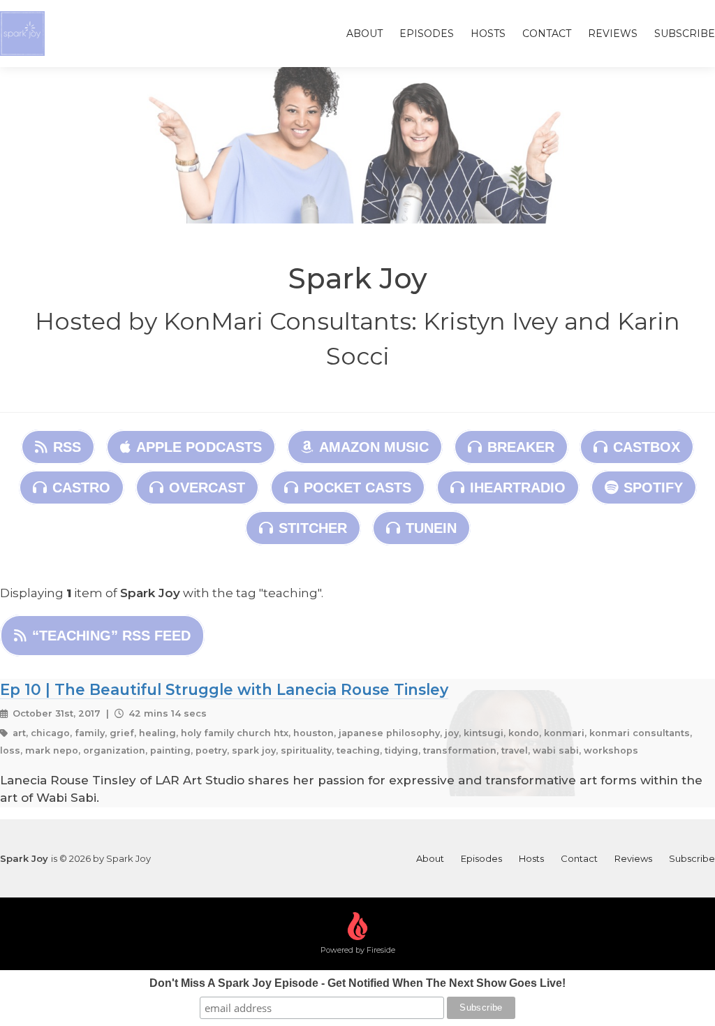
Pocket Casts (357, 487)
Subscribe (684, 33)
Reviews (612, 33)
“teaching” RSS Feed (111, 635)
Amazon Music (374, 447)
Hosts (488, 33)
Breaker (520, 447)
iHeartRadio (518, 487)
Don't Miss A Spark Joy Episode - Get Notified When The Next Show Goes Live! (357, 983)
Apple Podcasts (199, 447)
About (364, 33)
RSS (67, 447)
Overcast (207, 487)
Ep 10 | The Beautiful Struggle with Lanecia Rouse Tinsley (224, 689)
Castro (81, 487)
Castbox (646, 447)
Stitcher (313, 528)
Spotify (653, 487)
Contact (546, 33)
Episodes (426, 33)
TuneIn (431, 528)
